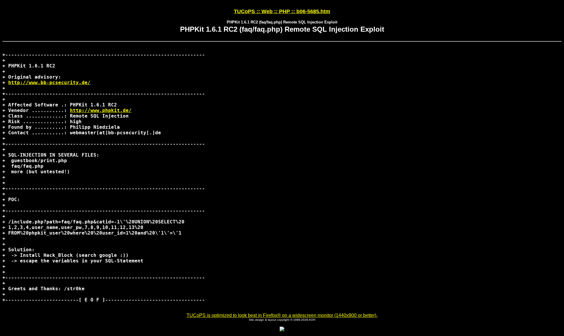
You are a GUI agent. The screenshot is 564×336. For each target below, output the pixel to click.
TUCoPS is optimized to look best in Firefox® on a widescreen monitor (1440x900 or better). (282, 315)
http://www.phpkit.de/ (101, 110)
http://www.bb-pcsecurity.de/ (49, 82)
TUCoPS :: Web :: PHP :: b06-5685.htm (282, 11)
